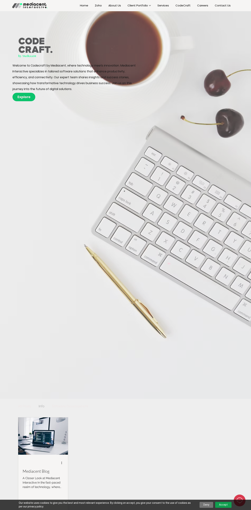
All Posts (24, 406)
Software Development (70, 406)
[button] (23, 97)
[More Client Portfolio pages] (150, 5)
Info (41, 406)
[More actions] (63, 463)
